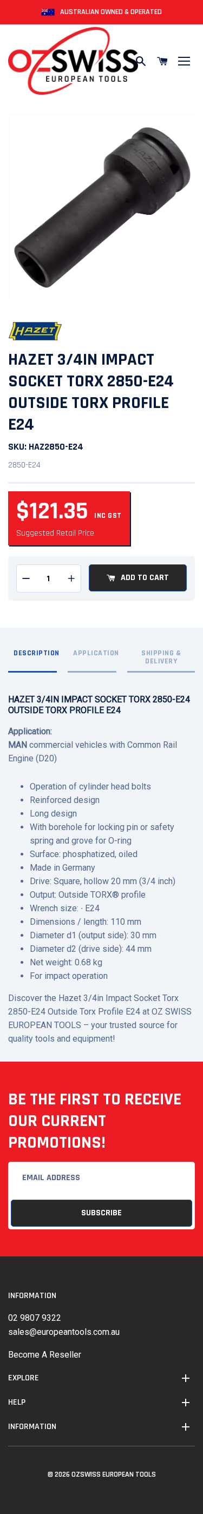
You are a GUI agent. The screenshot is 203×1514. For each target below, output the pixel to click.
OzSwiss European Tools (113, 1474)
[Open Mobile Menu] (184, 61)
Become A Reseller (44, 1355)
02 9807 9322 (34, 1318)
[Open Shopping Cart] (162, 61)
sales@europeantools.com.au (64, 1332)
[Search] (141, 61)
